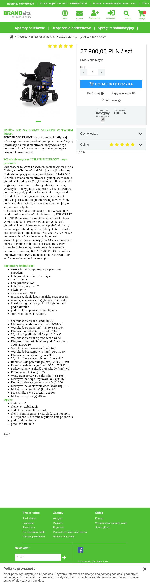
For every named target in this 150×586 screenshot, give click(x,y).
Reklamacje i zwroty (63, 536)
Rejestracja (29, 527)
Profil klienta (29, 518)
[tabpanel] (38, 85)
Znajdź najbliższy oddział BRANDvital (63, 3)
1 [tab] (38, 121)
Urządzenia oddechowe (71, 28)
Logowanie (28, 523)
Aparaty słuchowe (30, 28)
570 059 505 (26, 3)
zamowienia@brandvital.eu (119, 3)
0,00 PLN (120, 113)
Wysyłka (57, 518)
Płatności (58, 523)
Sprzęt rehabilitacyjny (116, 28)
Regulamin (58, 527)
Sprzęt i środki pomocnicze (87, 40)
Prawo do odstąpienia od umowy (70, 532)
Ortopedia (49, 40)
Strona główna (102, 527)
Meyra (99, 60)
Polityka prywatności (34, 536)
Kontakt (99, 518)
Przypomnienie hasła (34, 532)
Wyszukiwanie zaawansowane (111, 523)
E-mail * (20, 557)
